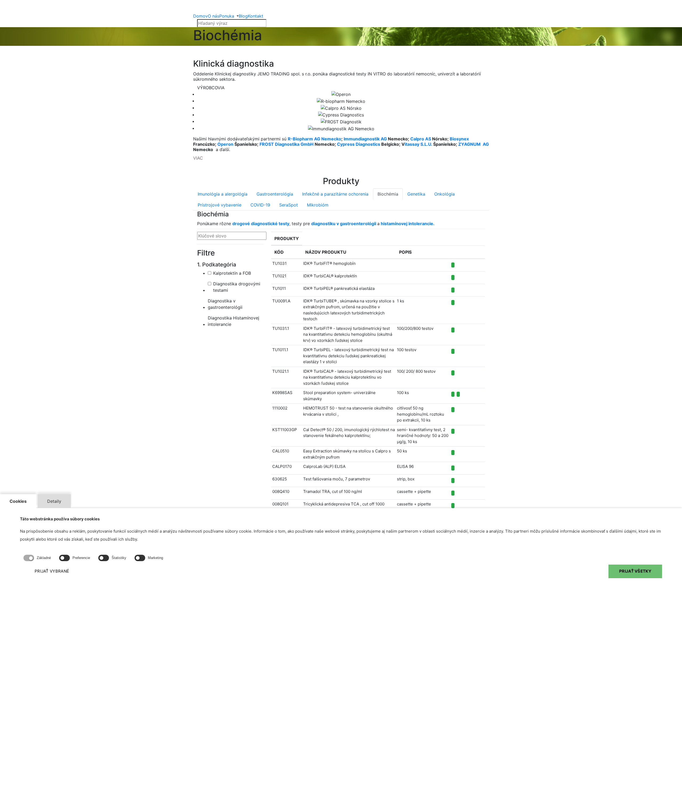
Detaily (54, 501)
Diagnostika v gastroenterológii (225, 304)
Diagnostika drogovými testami (236, 287)
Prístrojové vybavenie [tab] (219, 205)
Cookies (18, 501)
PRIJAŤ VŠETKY (635, 571)
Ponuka (226, 16)
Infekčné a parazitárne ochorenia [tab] (335, 194)
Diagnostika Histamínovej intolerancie (233, 321)
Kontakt (255, 16)
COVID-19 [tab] (260, 205)
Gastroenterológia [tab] (275, 194)
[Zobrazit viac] (452, 394)
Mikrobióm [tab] (317, 205)
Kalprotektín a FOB (232, 273)
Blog (243, 16)
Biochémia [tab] (387, 194)
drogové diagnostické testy (260, 223)
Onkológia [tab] (444, 194)
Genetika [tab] (416, 194)
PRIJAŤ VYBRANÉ (52, 571)
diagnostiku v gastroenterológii (343, 223)
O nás (213, 16)
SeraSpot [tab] (288, 205)
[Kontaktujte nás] (452, 265)
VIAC (198, 158)
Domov (200, 16)
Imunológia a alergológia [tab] (222, 194)
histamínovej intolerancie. (408, 223)
